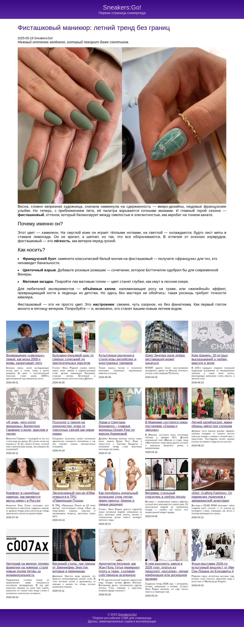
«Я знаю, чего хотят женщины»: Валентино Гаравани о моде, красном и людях (27, 428)
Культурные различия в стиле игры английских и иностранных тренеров (117, 359)
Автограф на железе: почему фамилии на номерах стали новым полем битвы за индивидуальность (27, 569)
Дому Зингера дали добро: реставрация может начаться (165, 359)
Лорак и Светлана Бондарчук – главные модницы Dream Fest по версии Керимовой (117, 428)
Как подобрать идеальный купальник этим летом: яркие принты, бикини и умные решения (118, 498)
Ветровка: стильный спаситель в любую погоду (165, 495)
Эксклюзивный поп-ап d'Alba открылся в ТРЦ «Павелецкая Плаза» (73, 496)
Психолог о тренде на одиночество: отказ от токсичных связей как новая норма (73, 428)
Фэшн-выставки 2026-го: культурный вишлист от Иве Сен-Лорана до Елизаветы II (213, 567)
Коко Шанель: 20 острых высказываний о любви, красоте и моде (210, 359)
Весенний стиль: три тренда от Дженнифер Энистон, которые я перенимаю (73, 567)
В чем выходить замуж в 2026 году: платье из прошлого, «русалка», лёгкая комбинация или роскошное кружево (166, 571)
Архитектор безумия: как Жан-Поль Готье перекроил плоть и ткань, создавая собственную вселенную (119, 569)
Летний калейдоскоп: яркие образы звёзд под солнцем (212, 424)
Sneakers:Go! (122, 7)
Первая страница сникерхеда (122, 13)
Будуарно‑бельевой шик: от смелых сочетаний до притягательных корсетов (73, 359)
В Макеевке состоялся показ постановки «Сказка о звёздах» (166, 426)
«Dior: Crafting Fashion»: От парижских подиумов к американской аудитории (212, 496)
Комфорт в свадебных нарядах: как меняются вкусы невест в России (23, 496)
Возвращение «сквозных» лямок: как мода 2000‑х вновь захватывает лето (25, 359)
